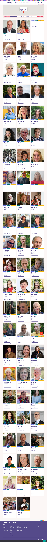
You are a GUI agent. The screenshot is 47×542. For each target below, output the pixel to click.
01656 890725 (5, 493)
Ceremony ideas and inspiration (12, 528)
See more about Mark (34, 430)
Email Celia (5, 471)
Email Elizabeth (5, 384)
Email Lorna (32, 318)
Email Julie (5, 428)
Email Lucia (19, 384)
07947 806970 (33, 253)
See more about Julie (7, 430)
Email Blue (19, 209)
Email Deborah (19, 296)
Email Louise (32, 166)
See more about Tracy (7, 125)
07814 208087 (5, 407)
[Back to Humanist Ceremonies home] (7, 2)
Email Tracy (5, 123)
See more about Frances (35, 211)
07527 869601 (33, 102)
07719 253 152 (19, 319)
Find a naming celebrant (19, 527)
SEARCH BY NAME (7, 16)
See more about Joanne (21, 125)
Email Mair (32, 296)
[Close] (26, 8)
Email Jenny (19, 428)
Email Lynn (5, 209)
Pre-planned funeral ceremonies (12, 532)
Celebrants (31, 2)
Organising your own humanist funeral (12, 530)
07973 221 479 (19, 102)
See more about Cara (21, 39)
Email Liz (19, 80)
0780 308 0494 (19, 145)
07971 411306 (19, 210)
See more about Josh (34, 26)
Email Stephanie (5, 296)
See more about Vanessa (7, 82)
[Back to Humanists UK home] (41, 539)
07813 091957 (33, 145)
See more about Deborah (21, 299)
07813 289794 (33, 275)
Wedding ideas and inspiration (5, 527)
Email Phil (32, 384)
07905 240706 (33, 493)
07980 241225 (33, 385)
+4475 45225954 (20, 493)
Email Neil (5, 362)
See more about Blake (7, 168)
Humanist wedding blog (5, 530)
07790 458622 (33, 450)
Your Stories (36, 2)
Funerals (20, 2)
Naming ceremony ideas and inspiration (19, 528)
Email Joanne (19, 123)
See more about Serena (7, 190)
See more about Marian (35, 147)
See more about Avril (7, 255)
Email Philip (32, 252)
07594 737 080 (33, 319)
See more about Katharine (35, 125)
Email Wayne (5, 37)
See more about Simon (35, 473)
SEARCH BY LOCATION (13, 16)
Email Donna (19, 166)
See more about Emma (21, 495)
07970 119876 (5, 102)
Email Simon (32, 471)
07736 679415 (5, 450)
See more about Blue (20, 211)
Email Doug (32, 340)
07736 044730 (33, 59)
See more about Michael (7, 516)
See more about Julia (7, 495)
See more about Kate (21, 365)
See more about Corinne (21, 473)
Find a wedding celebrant (6, 526)
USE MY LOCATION (40, 16)
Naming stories (25, 527)
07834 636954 (5, 385)
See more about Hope (21, 516)
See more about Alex (34, 82)
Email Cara (19, 37)
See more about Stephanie (7, 299)
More (40, 2)
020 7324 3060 (39, 528)
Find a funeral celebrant (12, 527)
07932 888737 (19, 275)
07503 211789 (19, 188)
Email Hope (19, 514)
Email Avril (5, 252)
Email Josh (32, 24)
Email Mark (32, 428)
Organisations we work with (13, 529)
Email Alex (32, 80)
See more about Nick (21, 147)
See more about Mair (34, 299)
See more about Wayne (7, 39)
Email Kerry (32, 58)
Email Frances (32, 209)
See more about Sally (21, 233)
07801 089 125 (5, 253)
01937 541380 (19, 450)
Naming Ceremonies (26, 2)
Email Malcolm (19, 340)
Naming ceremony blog (19, 530)
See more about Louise (35, 168)
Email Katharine (33, 123)
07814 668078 (33, 188)
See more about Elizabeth (7, 386)
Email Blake (5, 166)
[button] (42, 2)
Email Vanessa (5, 80)
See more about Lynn (7, 211)
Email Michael (5, 514)
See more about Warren (21, 190)
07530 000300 (19, 515)
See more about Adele (35, 365)
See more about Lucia (21, 387)
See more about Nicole (7, 147)
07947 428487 (33, 231)
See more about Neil (7, 364)
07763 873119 (33, 210)
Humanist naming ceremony (19, 526)
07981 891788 (5, 275)
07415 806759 (19, 407)
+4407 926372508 (20, 385)
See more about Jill (34, 190)
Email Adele (32, 362)
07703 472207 (19, 59)
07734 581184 (5, 231)
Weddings (16, 2)
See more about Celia (7, 473)
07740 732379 (5, 188)
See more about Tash (7, 233)
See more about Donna (21, 168)
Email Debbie (5, 58)
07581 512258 (5, 145)
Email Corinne (19, 471)
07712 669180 (5, 59)
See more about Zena (34, 233)
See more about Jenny (21, 430)
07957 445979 (5, 210)
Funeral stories (25, 526)
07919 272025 (19, 253)
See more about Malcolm (21, 342)
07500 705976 (5, 319)
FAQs (3, 529)
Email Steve (19, 58)
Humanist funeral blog (12, 535)
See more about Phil (34, 386)
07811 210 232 (33, 407)
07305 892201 (5, 515)
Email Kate (19, 362)
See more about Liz (20, 82)
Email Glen (19, 318)
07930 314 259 (19, 231)
